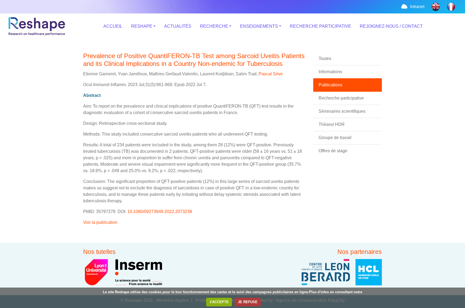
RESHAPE (141, 26)
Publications (330, 85)
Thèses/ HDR (332, 124)
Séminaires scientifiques (342, 111)
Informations (330, 71)
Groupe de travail (335, 137)
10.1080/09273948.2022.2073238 (159, 211)
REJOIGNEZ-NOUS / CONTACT (391, 26)
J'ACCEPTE (219, 302)
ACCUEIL (112, 26)
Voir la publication (100, 222)
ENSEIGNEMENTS (259, 26)
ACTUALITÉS (177, 26)
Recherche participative (341, 98)
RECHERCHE (214, 26)
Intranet (417, 6)
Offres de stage (333, 150)
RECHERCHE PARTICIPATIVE (320, 26)
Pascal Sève (270, 74)
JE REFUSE (248, 302)
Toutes (325, 58)
